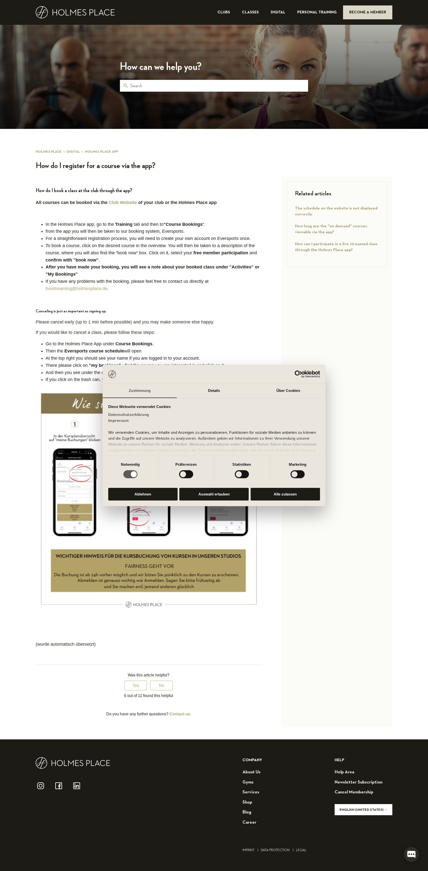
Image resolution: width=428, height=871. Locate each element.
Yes (136, 685)
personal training (317, 12)
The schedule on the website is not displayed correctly (336, 211)
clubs (224, 12)
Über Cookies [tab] (288, 390)
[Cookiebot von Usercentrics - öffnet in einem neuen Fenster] (298, 374)
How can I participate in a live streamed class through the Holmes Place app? (336, 247)
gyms (248, 782)
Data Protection (277, 850)
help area (344, 772)
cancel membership (354, 792)
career (249, 822)
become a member (367, 12)
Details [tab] (214, 390)
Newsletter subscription (358, 782)
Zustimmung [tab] (140, 390)
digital (278, 12)
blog (246, 812)
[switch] (186, 474)
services (250, 792)
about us (251, 772)
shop (247, 802)
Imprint (250, 850)
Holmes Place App (101, 151)
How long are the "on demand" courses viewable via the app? (331, 229)
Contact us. (180, 714)
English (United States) (362, 810)
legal (301, 850)
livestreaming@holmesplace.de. (77, 288)
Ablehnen (142, 494)
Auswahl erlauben (214, 494)
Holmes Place (49, 151)
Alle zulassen (285, 494)
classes (251, 12)
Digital (73, 151)
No (161, 685)
